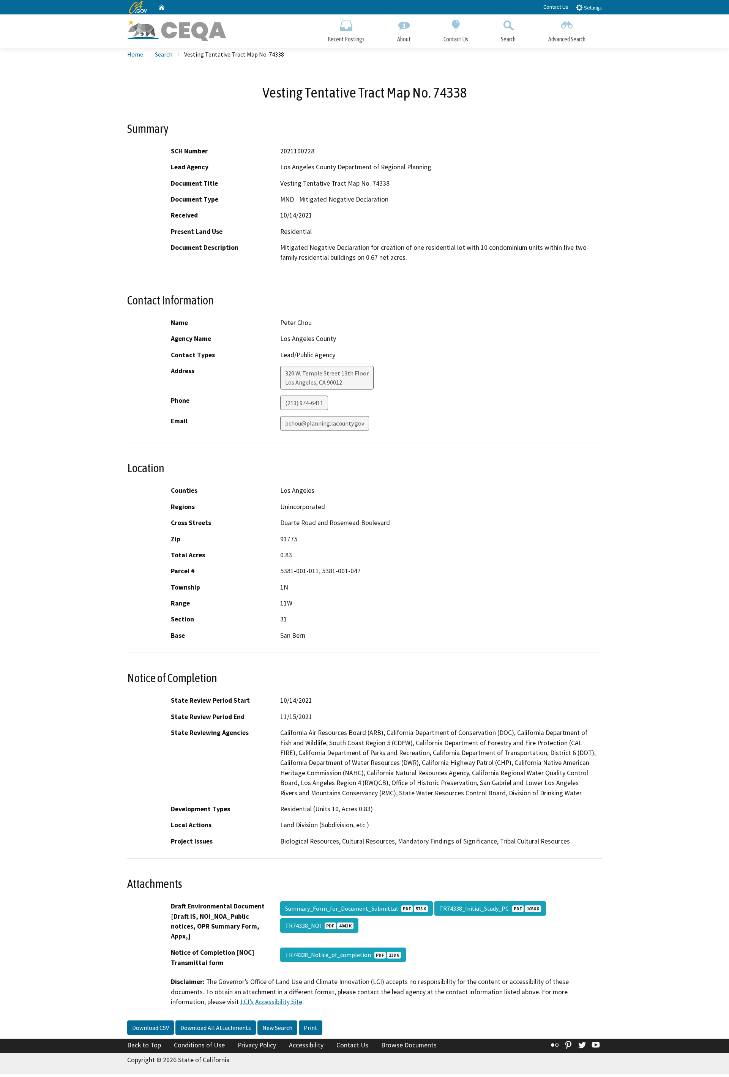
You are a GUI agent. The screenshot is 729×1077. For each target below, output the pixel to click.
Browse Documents (409, 1045)
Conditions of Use (199, 1045)
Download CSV (150, 1027)
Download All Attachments (215, 1027)
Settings (592, 8)
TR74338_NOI (318, 925)
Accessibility (306, 1045)
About (404, 39)
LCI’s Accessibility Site (271, 1002)
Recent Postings (346, 39)
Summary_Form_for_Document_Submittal (355, 908)
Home (135, 54)
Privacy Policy (257, 1045)
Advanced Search (566, 39)
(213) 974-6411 (304, 403)
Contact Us (555, 6)
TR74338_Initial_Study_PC (489, 908)
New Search (277, 1027)
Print (310, 1027)
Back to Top (144, 1045)
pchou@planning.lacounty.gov (324, 423)
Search (508, 39)
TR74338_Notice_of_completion (342, 955)
